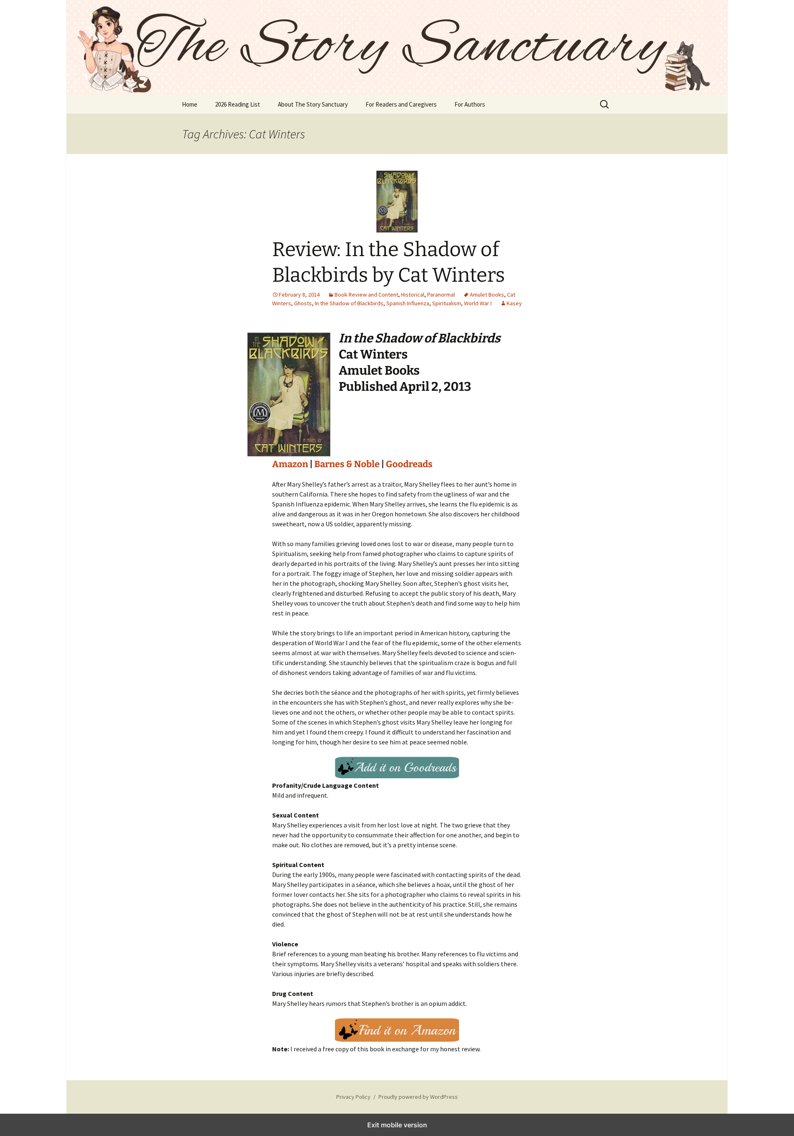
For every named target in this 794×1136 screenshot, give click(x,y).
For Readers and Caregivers (401, 104)
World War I (478, 303)
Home (189, 104)
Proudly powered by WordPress (418, 1096)
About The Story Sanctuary (313, 104)
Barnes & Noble (347, 464)
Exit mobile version (397, 1125)
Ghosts (303, 303)
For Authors (469, 104)
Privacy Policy (353, 1096)
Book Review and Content (366, 294)
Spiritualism (446, 303)
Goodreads (409, 464)
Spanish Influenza (407, 303)
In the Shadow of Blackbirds (349, 303)
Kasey (514, 303)
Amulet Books (487, 294)
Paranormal (441, 294)
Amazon (290, 464)
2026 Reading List (237, 104)
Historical (412, 294)
